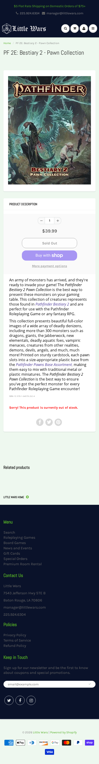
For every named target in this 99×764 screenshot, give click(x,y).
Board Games (14, 543)
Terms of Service (17, 640)
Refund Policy (14, 645)
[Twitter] (9, 700)
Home (7, 43)
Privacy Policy (14, 635)
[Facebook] (20, 700)
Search (9, 532)
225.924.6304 (30, 13)
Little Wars (40, 732)
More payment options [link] (49, 266)
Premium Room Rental (22, 564)
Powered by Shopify (63, 732)
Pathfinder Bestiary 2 (52, 304)
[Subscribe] (89, 684)
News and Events (17, 548)
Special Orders (15, 558)
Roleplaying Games (19, 537)
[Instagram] (31, 700)
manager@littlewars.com (65, 13)
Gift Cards (11, 553)
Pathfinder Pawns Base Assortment (44, 364)
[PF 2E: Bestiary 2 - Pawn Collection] (49, 130)
